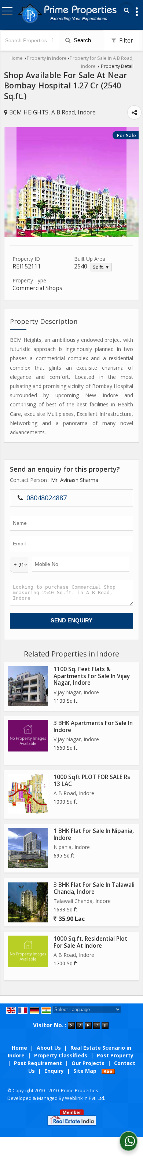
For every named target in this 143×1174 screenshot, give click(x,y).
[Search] (126, 10)
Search (81, 40)
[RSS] (108, 1070)
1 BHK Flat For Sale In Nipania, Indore (94, 834)
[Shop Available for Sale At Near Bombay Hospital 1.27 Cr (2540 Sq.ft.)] (71, 235)
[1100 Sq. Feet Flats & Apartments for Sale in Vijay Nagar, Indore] (28, 686)
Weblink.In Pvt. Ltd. (85, 1098)
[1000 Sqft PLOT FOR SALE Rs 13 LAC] (28, 794)
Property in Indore (47, 58)
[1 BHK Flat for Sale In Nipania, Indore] (28, 848)
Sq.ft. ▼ (101, 267)
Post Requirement (38, 1063)
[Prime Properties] (67, 13)
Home (16, 58)
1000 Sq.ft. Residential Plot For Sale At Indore (90, 942)
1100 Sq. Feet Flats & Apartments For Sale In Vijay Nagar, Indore (92, 676)
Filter (125, 40)
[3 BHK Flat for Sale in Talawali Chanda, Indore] (28, 902)
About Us (49, 1047)
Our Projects (88, 1063)
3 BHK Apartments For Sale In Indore (93, 726)
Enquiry (54, 1070)
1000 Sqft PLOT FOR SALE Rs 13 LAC (92, 780)
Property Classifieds (60, 1055)
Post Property (115, 1055)
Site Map (84, 1070)
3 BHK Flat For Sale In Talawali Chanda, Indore (94, 888)
